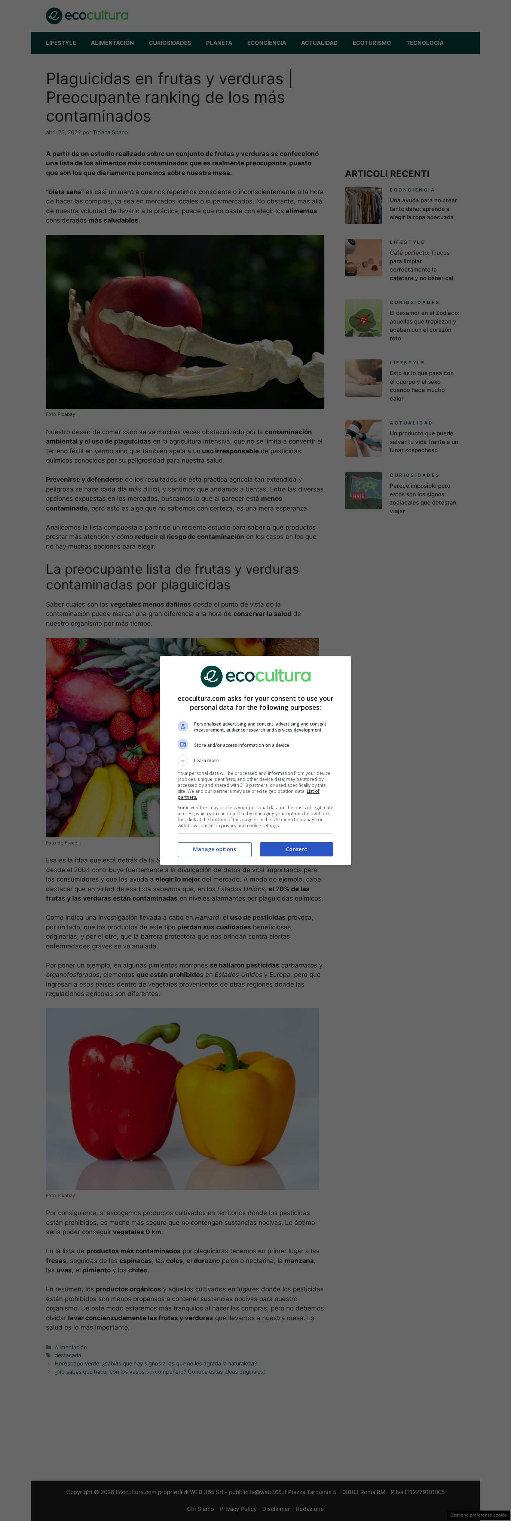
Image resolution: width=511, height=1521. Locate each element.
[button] (255, 760)
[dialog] (255, 760)
